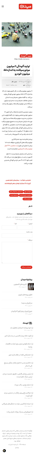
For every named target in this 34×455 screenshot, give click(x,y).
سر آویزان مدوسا (26, 303)
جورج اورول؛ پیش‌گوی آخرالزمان (21, 311)
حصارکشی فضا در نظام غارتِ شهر (20, 355)
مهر (24, 85)
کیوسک (23, 56)
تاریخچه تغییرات (13, 444)
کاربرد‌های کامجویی (20, 284)
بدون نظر (14, 82)
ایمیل (30, 224)
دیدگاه (30, 240)
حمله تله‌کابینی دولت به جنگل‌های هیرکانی (16, 404)
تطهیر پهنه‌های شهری (25, 294)
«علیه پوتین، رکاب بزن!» (23, 385)
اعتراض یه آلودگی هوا (16, 192)
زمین (29, 56)
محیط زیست (13, 195)
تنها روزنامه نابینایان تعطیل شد (20, 327)
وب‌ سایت (29, 232)
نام (15, 224)
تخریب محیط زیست (25, 195)
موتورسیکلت (27, 199)
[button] (3, 6)
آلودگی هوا (27, 192)
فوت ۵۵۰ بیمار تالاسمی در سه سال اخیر (18, 336)
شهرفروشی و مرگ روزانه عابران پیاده (19, 412)
